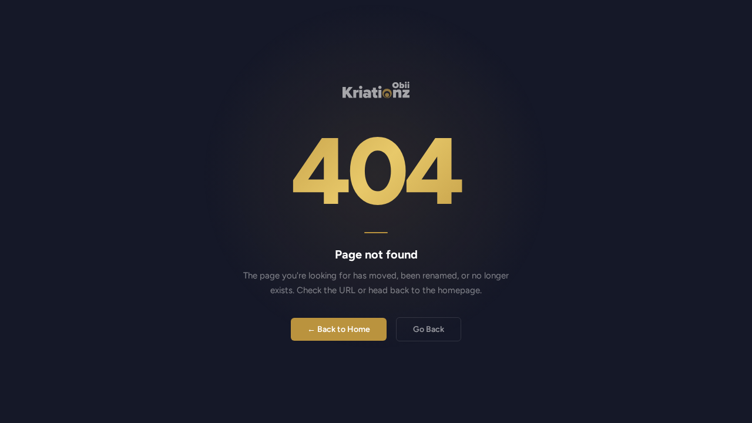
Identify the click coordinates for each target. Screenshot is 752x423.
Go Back (428, 329)
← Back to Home (338, 329)
